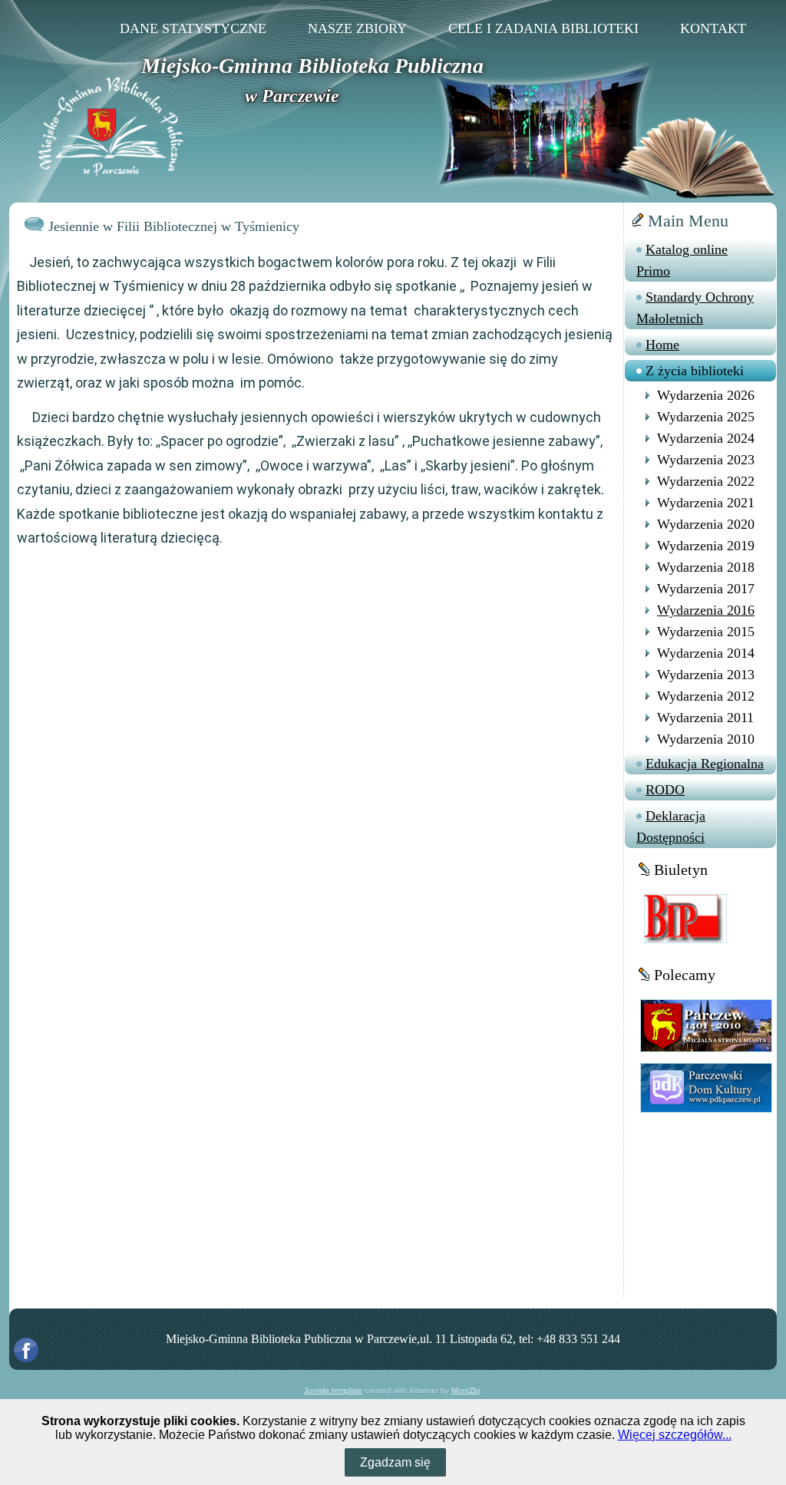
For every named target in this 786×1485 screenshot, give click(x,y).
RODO (665, 789)
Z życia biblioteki (695, 370)
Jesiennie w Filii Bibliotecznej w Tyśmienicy (173, 226)
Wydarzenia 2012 (706, 696)
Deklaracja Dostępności (670, 826)
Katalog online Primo (682, 260)
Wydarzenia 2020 (706, 524)
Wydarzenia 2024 (706, 438)
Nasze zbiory (357, 28)
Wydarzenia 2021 (706, 502)
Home (662, 344)
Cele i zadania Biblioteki (543, 28)
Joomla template (333, 1390)
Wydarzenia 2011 (705, 717)
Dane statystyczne (193, 28)
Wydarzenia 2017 (706, 588)
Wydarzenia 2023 (706, 459)
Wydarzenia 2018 (706, 567)
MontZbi (465, 1390)
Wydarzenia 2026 (706, 395)
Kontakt (713, 28)
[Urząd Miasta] (706, 1025)
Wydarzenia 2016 (706, 610)
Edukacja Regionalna (705, 763)
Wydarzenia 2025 (706, 416)
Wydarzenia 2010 (706, 739)
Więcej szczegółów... (675, 1434)
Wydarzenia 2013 (706, 674)
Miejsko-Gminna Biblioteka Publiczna (312, 66)
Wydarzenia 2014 (706, 653)
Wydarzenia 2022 (706, 481)
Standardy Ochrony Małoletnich (695, 307)
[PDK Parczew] (706, 1087)
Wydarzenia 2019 (706, 545)
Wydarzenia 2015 (706, 631)
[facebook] (26, 1350)
